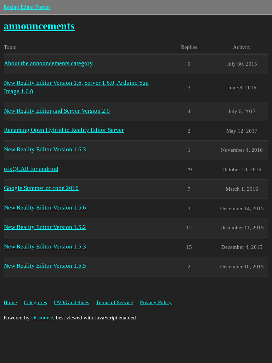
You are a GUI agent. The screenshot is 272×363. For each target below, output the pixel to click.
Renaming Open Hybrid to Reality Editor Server (64, 130)
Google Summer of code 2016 (41, 188)
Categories (35, 302)
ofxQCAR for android (31, 169)
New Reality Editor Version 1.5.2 (45, 227)
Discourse (42, 317)
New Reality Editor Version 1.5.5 (45, 265)
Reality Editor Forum (27, 7)
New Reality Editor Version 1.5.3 (45, 246)
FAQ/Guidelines (71, 302)
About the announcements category (48, 63)
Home (10, 302)
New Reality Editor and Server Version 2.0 (57, 110)
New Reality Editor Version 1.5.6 (45, 207)
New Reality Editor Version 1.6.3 (45, 149)
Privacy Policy (156, 302)
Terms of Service (114, 302)
